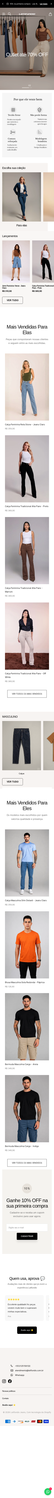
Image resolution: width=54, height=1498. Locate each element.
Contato (5, 1398)
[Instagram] (4, 1381)
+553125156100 (22, 1366)
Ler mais (43, 4)
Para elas (21, 225)
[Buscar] (9, 14)
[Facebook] (10, 1381)
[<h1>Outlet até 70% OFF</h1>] (27, 49)
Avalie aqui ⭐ (27, 1330)
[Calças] (21, 745)
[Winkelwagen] (50, 14)
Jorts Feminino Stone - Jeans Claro (13, 287)
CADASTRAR (27, 1236)
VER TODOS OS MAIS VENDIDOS (27, 694)
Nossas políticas (8, 1391)
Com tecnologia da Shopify (39, 1412)
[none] (2, 4)
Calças (21, 773)
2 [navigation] (29, 85)
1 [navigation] (24, 85)
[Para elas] (21, 197)
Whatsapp (19, 1375)
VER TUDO (12, 300)
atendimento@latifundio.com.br (29, 1370)
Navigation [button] (3, 14)
